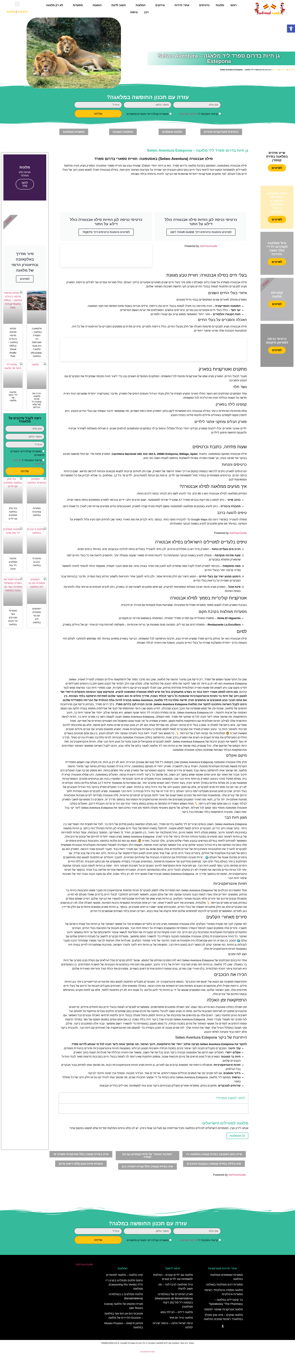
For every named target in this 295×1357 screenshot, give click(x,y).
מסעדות (78, 5)
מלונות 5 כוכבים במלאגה (37, 562)
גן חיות (275, 70)
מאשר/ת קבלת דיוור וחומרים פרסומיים (148, 114)
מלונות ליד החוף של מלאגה (13, 396)
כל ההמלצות (237, 1135)
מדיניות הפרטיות (188, 114)
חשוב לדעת (118, 5)
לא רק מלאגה (54, 5)
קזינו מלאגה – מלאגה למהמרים (124, 1274)
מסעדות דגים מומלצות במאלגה (224, 1284)
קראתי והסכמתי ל (198, 114)
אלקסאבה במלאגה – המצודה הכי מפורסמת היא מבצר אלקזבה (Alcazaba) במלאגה (36, 342)
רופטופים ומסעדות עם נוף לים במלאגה (36, 615)
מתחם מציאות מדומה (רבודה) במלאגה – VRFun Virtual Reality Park (13, 342)
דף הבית (291, 70)
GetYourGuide (208, 246)
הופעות (97, 5)
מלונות (220, 5)
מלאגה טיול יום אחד (181, 1317)
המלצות (141, 5)
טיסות (134, 12)
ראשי (233, 5)
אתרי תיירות (182, 5)
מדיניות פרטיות (147, 1351)
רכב (146, 12)
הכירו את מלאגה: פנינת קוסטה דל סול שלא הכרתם (36, 400)
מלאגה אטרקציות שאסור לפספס (223, 1309)
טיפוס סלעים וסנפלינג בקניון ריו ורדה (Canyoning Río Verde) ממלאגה (124, 1284)
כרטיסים (204, 5)
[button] (291, 29)
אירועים (160, 5)
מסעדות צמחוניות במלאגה (36, 511)
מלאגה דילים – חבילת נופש (177, 1312)
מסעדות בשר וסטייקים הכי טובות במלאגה (13, 617)
